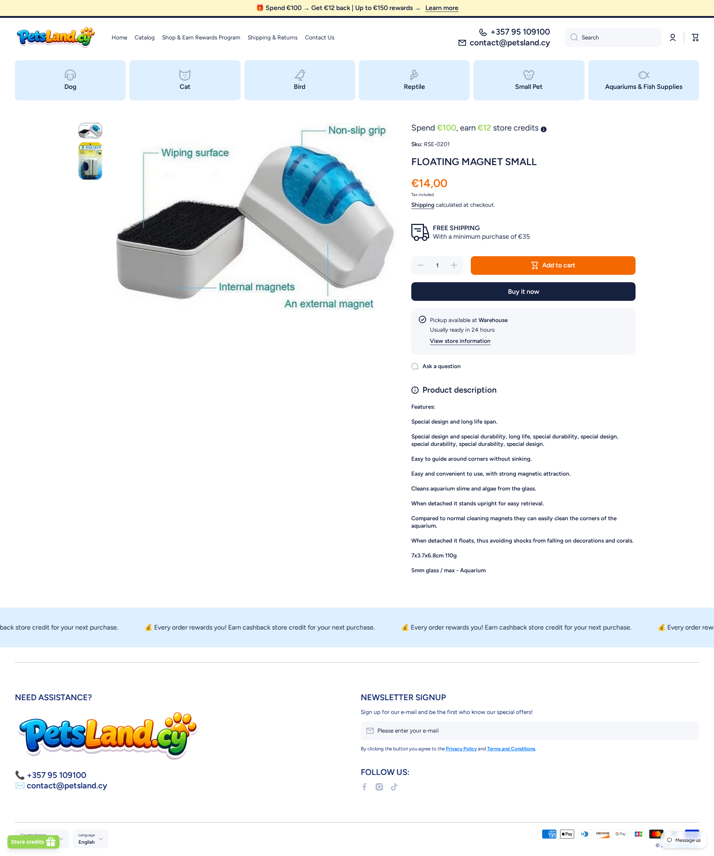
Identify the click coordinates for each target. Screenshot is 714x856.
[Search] (571, 37)
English (86, 842)
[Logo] (56, 37)
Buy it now (523, 291)
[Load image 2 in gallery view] (90, 161)
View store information (460, 340)
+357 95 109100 (520, 32)
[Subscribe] (690, 730)
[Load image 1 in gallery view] (90, 131)
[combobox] (613, 37)
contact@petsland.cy (510, 43)
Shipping (422, 204)
